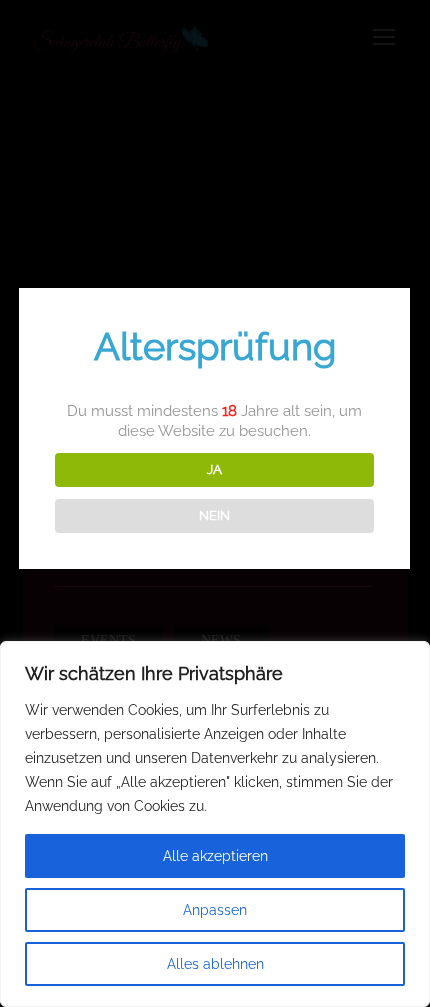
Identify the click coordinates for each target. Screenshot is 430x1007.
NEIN (214, 515)
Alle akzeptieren (215, 856)
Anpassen (215, 910)
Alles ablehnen (215, 964)
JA (214, 469)
